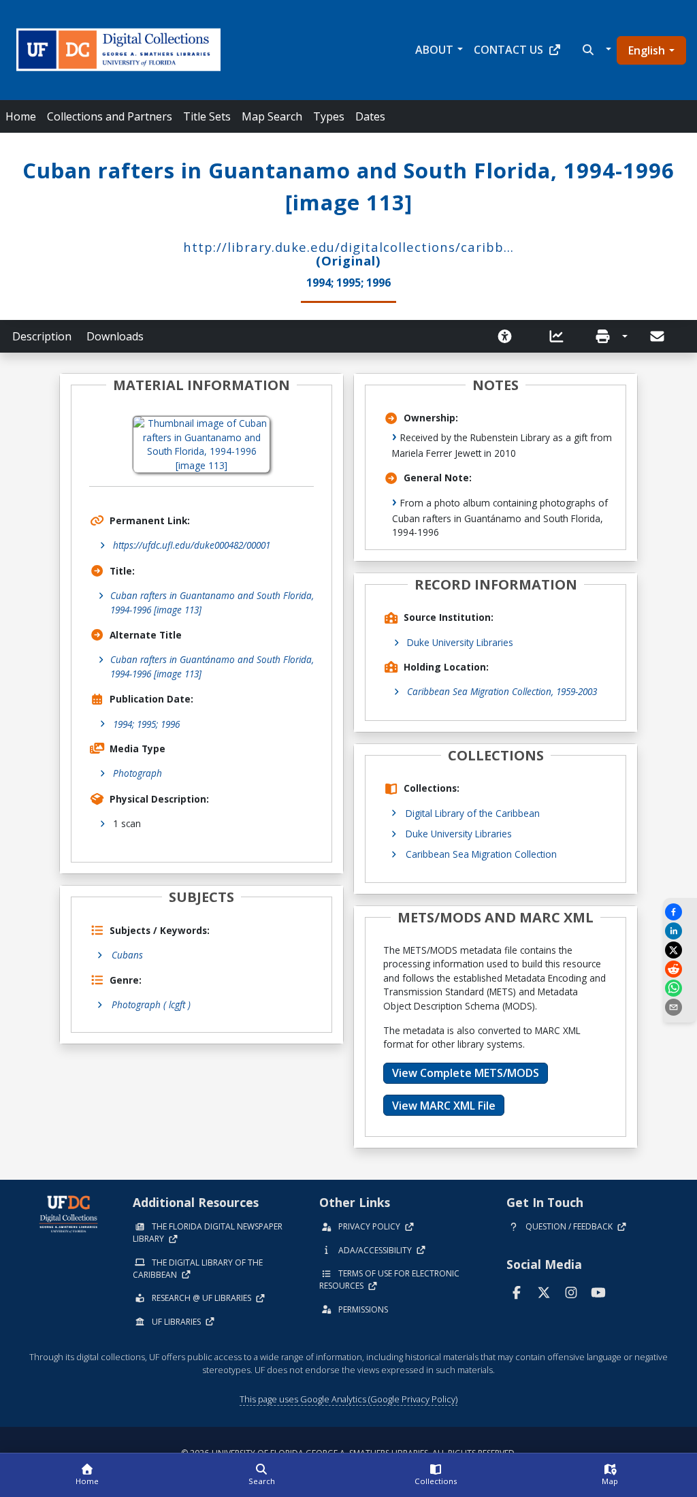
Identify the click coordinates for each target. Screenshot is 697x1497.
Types (328, 116)
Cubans (127, 954)
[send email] (680, 1007)
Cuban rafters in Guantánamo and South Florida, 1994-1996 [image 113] (212, 666)
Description (41, 336)
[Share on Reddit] (680, 969)
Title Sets (207, 116)
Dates (370, 116)
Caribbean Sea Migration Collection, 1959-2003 (502, 691)
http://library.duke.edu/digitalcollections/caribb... (348, 246)
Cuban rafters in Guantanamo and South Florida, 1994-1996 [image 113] (212, 602)
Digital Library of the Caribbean (473, 813)
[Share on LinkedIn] (680, 930)
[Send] (658, 336)
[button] (595, 49)
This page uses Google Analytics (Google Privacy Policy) (348, 1399)
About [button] (434, 49)
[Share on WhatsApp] (680, 988)
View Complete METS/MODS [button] (465, 1072)
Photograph (137, 773)
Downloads (115, 336)
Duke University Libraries (460, 642)
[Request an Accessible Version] (509, 336)
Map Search (272, 116)
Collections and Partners (109, 116)
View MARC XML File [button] (444, 1105)
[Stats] (560, 336)
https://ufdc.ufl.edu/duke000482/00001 (191, 544)
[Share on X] (680, 950)
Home (20, 116)
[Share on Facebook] (680, 911)
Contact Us (508, 49)
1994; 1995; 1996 (146, 724)
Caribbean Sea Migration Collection (481, 854)
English (646, 50)
